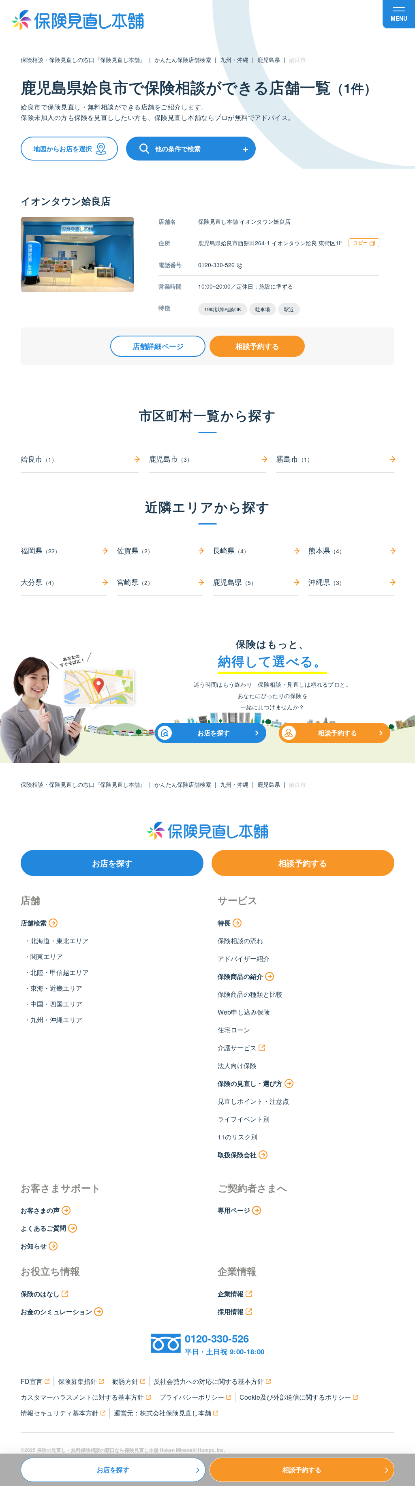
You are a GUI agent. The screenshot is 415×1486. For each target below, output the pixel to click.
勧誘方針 (125, 1381)
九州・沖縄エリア (56, 1019)
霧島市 (294, 458)
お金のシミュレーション (56, 1311)
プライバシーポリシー (191, 1397)
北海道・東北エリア (59, 940)
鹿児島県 (268, 60)
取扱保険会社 (237, 1154)
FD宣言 (32, 1381)
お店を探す (213, 732)
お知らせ (34, 1245)
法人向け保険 (237, 1065)
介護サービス (237, 1047)
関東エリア (46, 956)
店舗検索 (34, 922)
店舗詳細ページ (158, 346)
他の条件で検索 (178, 148)
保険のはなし (40, 1293)
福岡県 (40, 550)
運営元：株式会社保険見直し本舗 (162, 1412)
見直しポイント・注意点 (253, 1101)
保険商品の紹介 (240, 976)
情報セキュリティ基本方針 (59, 1412)
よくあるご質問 (43, 1228)
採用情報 (231, 1311)
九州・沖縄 (234, 60)
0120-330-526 (216, 265)
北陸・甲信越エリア (59, 972)
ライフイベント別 (244, 1119)
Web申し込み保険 (244, 1012)
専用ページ (234, 1210)
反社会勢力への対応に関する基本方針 (209, 1381)
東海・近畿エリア (56, 988)
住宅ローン (234, 1029)
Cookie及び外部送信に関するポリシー (295, 1397)
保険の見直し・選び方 (250, 1083)
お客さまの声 (40, 1210)
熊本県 (326, 550)
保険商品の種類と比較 (250, 994)
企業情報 (231, 1293)
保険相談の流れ (240, 940)
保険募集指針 (77, 1381)
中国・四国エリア (56, 1004)
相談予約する (257, 346)
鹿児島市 (171, 458)
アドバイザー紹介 (244, 958)
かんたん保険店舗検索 (182, 60)
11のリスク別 (237, 1136)
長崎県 (231, 550)
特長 (224, 922)
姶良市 (39, 458)
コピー (360, 242)
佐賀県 (135, 550)
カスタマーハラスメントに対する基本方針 (82, 1397)
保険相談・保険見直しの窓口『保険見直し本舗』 (83, 60)
